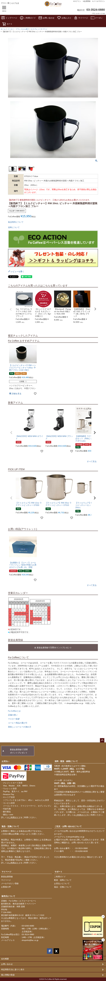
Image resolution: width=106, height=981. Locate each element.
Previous (11, 309)
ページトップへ (102, 740)
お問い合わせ (48, 18)
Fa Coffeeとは (14, 711)
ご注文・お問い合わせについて (68, 826)
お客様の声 (6, 887)
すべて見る (92, 461)
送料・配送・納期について (66, 761)
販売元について (8, 896)
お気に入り (66, 18)
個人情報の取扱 (8, 975)
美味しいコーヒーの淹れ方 (19, 727)
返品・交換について (10, 826)
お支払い (5, 761)
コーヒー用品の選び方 (17, 723)
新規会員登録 (7, 876)
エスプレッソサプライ (39, 29)
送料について (14, 227)
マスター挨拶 (14, 719)
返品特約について (15, 222)
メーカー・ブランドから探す (18, 29)
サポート (58, 872)
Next (95, 309)
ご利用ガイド (30, 18)
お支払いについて (62, 883)
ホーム (3, 29)
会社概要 (5, 959)
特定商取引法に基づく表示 (12, 969)
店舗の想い (13, 715)
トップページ (11, 18)
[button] (11, 433)
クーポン (99, 18)
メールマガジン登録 (9, 883)
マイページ (83, 18)
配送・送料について (62, 880)
